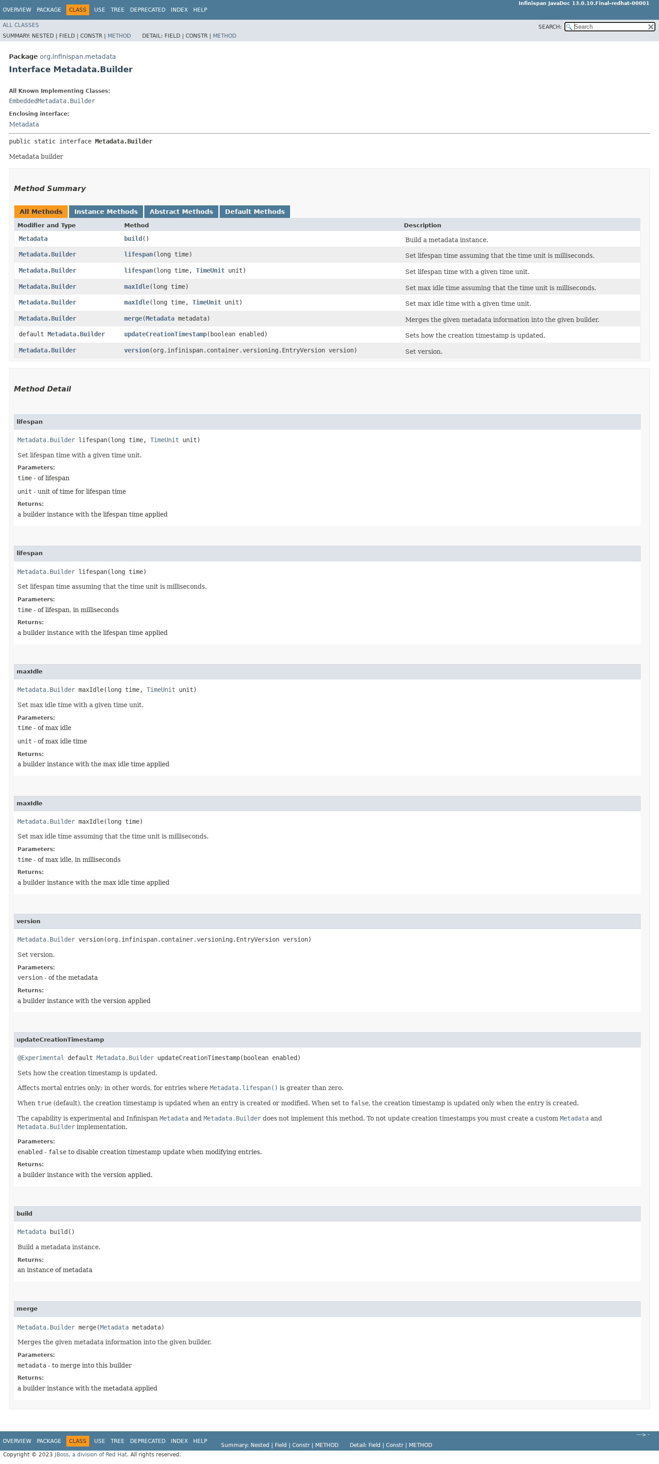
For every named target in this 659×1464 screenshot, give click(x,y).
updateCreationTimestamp (165, 334)
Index (179, 10)
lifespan (138, 254)
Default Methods (255, 211)
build (133, 238)
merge (133, 318)
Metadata (24, 124)
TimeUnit (210, 270)
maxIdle (136, 286)
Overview (17, 10)
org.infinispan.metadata (78, 56)
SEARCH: (550, 27)
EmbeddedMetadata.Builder (52, 100)
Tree (118, 10)
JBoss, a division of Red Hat (91, 1454)
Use (99, 10)
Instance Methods (106, 211)
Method (119, 36)
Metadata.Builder (47, 254)
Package (49, 10)
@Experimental (40, 1057)
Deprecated (147, 10)
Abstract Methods (181, 211)
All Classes (21, 25)
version (136, 350)
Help (200, 10)
